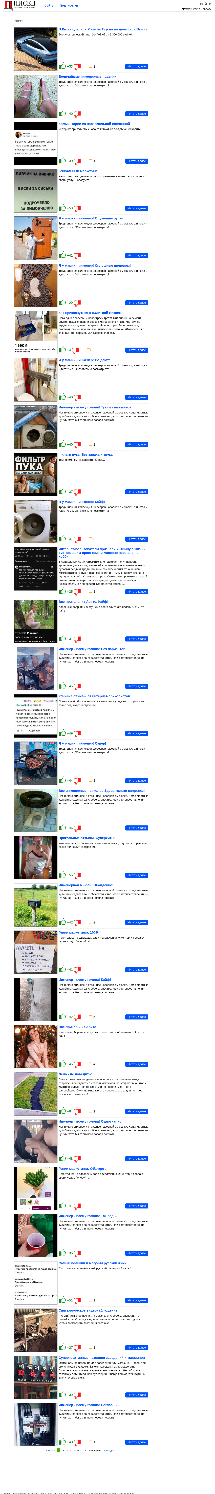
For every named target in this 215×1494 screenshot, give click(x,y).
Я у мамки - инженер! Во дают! (84, 360)
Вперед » (108, 1450)
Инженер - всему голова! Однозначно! (91, 1121)
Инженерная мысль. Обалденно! (86, 885)
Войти (206, 3)
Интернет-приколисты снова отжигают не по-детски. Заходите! (100, 129)
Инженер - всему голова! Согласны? (89, 1405)
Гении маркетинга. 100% (79, 932)
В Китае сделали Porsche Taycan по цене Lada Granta (103, 29)
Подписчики (69, 5)
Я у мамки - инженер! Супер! (82, 743)
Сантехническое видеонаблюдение (88, 1310)
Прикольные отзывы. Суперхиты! (87, 838)
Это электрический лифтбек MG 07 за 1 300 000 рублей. (96, 34)
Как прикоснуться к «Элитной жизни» (90, 313)
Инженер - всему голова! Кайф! (85, 979)
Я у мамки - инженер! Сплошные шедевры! (95, 265)
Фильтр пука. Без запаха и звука (86, 454)
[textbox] (81, 21)
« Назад (50, 1450)
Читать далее (137, 66)
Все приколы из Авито (77, 1027)
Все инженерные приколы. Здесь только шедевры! (102, 790)
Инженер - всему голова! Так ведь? (88, 1216)
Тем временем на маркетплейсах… (82, 459)
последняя (95, 1450)
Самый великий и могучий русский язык (92, 1263)
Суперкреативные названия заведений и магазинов (102, 1357)
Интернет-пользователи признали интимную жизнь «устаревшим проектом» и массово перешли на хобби (102, 552)
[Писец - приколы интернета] (19, 10)
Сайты (49, 5)
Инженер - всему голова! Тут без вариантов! (96, 407)
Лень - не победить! (75, 1074)
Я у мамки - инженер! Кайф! (82, 502)
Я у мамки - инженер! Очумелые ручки (91, 218)
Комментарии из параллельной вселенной (94, 124)
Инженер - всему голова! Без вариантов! (92, 649)
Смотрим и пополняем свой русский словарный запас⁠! (95, 1268)
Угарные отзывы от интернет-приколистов (94, 696)
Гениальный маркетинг (78, 171)
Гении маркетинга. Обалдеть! (83, 1168)
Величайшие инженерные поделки (87, 76)
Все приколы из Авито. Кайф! (83, 601)
